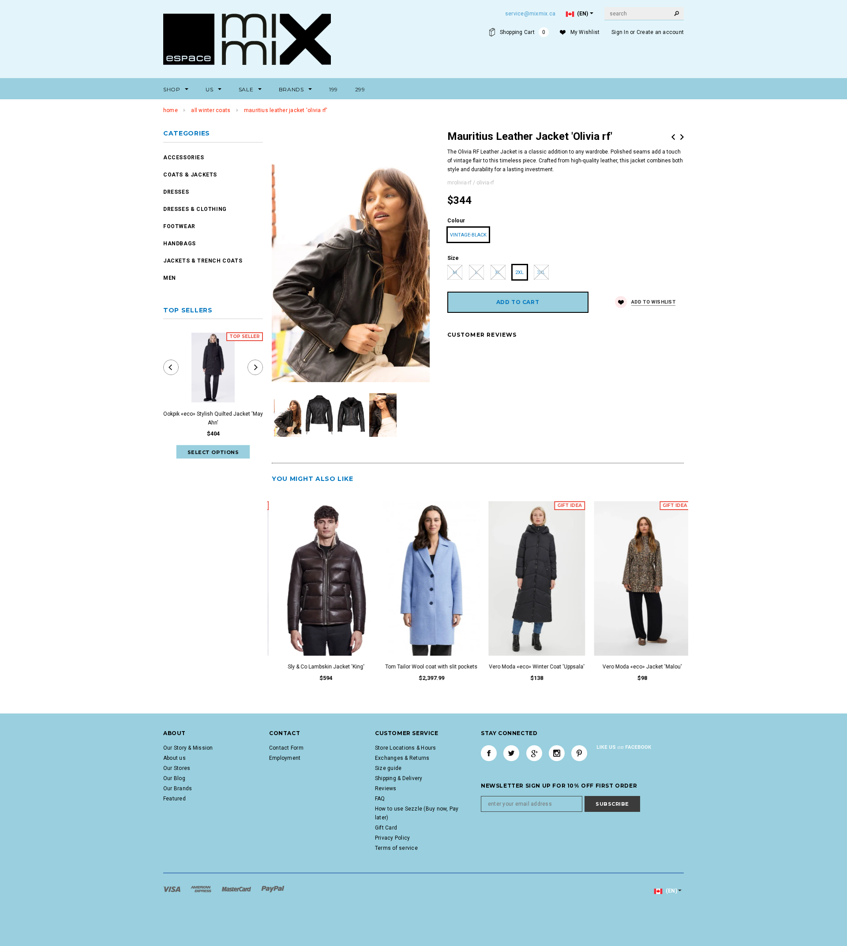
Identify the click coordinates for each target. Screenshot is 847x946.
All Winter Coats (210, 110)
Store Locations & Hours (405, 748)
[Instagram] (557, 753)
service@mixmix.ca (530, 14)
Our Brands (177, 788)
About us (174, 758)
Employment (284, 758)
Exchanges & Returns (402, 758)
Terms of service (396, 848)
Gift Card (386, 828)
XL (498, 272)
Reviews (386, 788)
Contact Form (286, 748)
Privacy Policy (392, 838)
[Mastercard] (237, 889)
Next (682, 137)
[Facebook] (489, 753)
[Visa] (172, 889)
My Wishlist (585, 32)
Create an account (660, 32)
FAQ (380, 799)
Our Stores (176, 768)
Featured (174, 799)
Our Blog (174, 778)
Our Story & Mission (188, 748)
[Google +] (534, 753)
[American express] (202, 889)
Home (170, 110)
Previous (673, 137)
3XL (541, 272)
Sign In (620, 32)
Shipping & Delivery (399, 778)
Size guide (388, 768)
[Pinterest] (579, 753)
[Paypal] (273, 889)
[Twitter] (511, 753)
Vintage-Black (468, 235)
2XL (519, 272)
